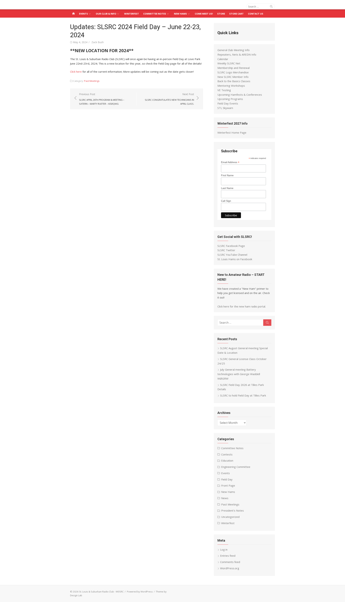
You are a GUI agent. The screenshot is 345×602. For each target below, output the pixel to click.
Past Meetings (92, 81)
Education (227, 460)
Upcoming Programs (230, 99)
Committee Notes (154, 13)
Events (83, 13)
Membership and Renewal (233, 68)
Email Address (230, 162)
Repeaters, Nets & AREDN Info (236, 54)
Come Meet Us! (204, 13)
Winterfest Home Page (231, 132)
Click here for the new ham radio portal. (241, 306)
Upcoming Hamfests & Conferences (239, 94)
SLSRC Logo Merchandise (233, 72)
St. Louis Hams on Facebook (234, 259)
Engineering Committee (235, 467)
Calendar (222, 59)
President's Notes (232, 510)
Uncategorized (230, 517)
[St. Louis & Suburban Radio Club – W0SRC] (73, 13)
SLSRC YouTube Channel (232, 254)
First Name (227, 175)
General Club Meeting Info (233, 50)
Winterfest (131, 13)
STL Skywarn (225, 108)
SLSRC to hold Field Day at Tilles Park (243, 395)
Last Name (227, 188)
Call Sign (226, 200)
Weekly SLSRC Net (228, 63)
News (224, 498)
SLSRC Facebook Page (231, 246)
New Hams (180, 13)
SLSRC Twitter (226, 250)
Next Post (169, 98)
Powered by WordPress (140, 591)
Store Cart (236, 13)
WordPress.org (229, 568)
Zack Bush (97, 42)
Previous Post (101, 98)
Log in (223, 549)
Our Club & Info (106, 13)
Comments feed (230, 562)
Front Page (228, 485)
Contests (227, 454)
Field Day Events (227, 103)
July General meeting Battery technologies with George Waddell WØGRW (238, 374)
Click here (76, 71)
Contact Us (255, 13)
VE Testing (224, 90)
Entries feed (227, 555)
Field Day (227, 479)
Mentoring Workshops (231, 85)
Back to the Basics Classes (233, 81)
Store (221, 13)
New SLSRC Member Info (233, 77)
